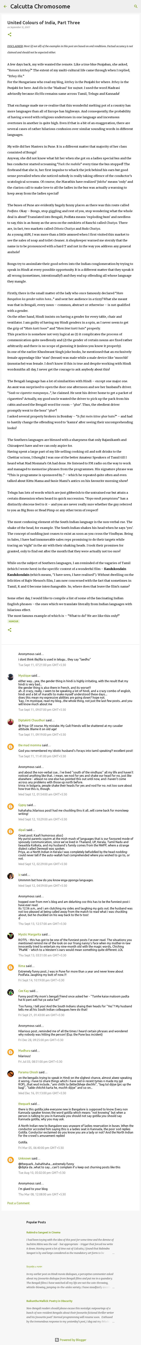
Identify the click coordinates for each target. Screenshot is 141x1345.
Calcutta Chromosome (40, 6)
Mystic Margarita (29, 934)
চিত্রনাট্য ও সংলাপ (34, 1266)
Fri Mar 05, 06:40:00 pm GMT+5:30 (41, 1147)
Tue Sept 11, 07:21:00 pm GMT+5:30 (42, 665)
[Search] (75, 6)
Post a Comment (18, 1203)
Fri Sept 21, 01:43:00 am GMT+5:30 (41, 1015)
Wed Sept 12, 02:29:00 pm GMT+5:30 (42, 864)
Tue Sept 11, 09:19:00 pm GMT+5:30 (42, 734)
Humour (13, 621)
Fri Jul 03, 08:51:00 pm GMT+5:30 (40, 1061)
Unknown (24, 1158)
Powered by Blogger (72, 1340)
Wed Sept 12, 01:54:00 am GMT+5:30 (42, 794)
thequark (24, 1103)
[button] (9, 34)
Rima (21, 966)
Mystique (24, 675)
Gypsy (22, 805)
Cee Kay (23, 990)
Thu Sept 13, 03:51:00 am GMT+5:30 (42, 955)
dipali (22, 830)
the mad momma (29, 745)
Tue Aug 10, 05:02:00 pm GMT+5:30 (41, 1172)
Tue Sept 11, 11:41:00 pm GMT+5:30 (42, 756)
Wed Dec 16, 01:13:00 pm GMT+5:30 (42, 1093)
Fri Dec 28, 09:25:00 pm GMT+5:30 (40, 1040)
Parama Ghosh (28, 1072)
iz (19, 874)
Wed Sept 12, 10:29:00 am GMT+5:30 (42, 819)
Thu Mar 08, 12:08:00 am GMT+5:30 (42, 1194)
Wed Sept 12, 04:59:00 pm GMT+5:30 (42, 885)
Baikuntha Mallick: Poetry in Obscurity (49, 1301)
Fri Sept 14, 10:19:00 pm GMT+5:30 (41, 980)
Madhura (24, 1050)
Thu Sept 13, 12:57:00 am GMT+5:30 (42, 923)
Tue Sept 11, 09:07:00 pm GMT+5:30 (42, 709)
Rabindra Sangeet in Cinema (43, 1232)
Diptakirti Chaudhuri (31, 720)
